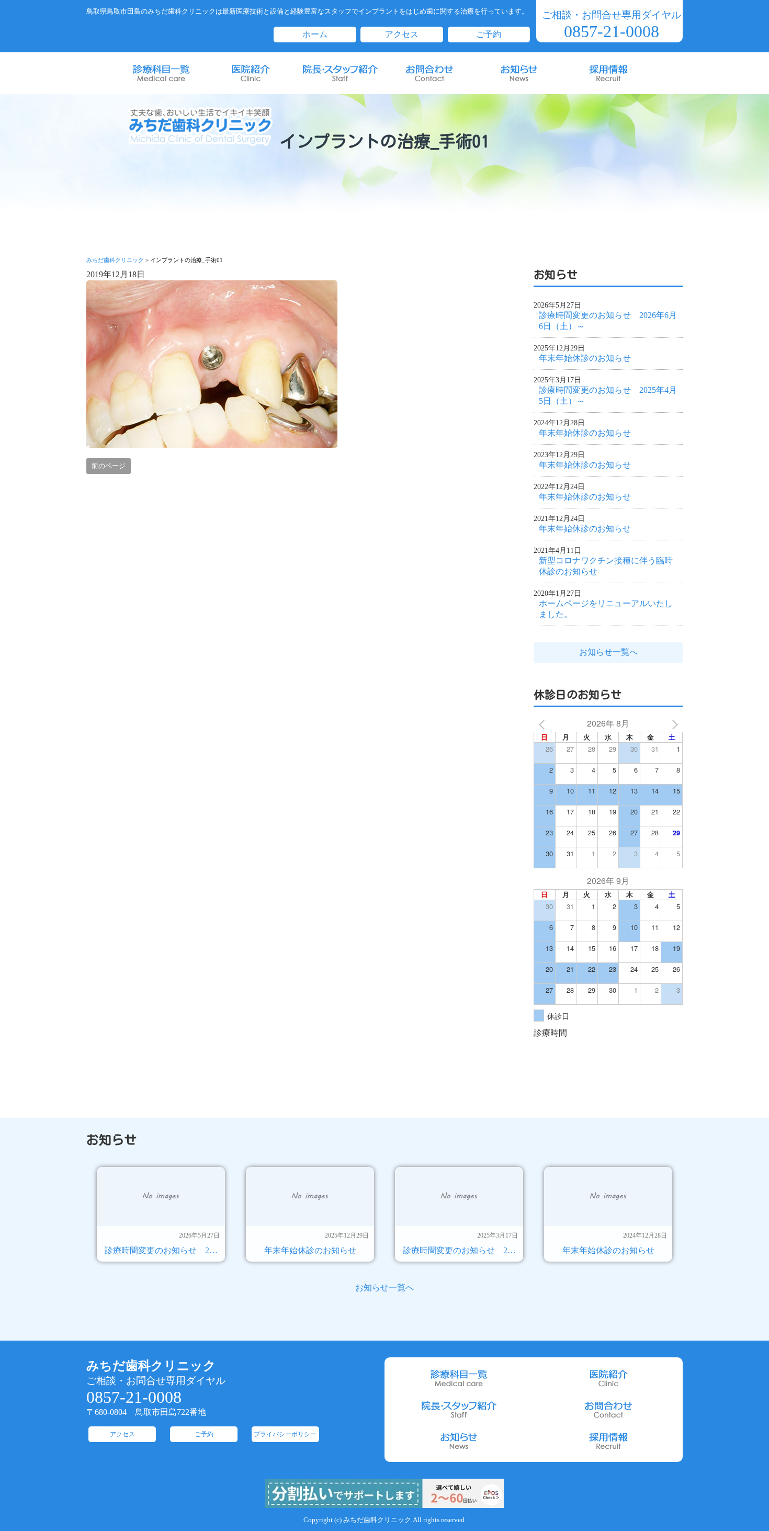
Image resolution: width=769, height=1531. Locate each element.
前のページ (109, 466)
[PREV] (543, 723)
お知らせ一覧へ (608, 652)
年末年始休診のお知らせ (585, 358)
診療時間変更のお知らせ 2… (161, 1250)
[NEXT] (673, 723)
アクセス (402, 34)
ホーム (314, 34)
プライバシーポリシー (285, 1434)
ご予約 (488, 34)
